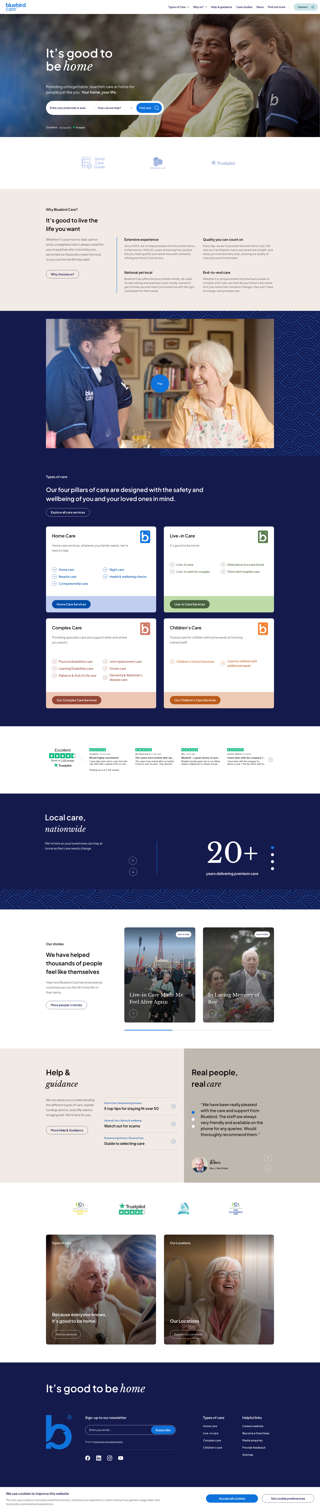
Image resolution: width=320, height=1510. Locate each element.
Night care (117, 569)
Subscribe (163, 1430)
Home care (66, 569)
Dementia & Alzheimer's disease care (126, 677)
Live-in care (210, 1433)
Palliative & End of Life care (77, 675)
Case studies (244, 7)
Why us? (198, 7)
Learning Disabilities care (76, 668)
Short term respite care (243, 571)
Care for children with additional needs (242, 663)
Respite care (67, 576)
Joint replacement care (126, 661)
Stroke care (118, 668)
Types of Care (177, 7)
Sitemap (247, 1454)
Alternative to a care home (245, 564)
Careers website (252, 1426)
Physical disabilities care (76, 661)
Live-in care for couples (193, 571)
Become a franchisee (255, 1433)
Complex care (212, 1440)
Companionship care (73, 583)
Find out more (276, 7)
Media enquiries (252, 1440)
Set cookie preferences (288, 1498)
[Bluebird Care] (16, 10)
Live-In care (184, 564)
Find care (145, 108)
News (260, 7)
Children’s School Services (195, 661)
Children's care (212, 1447)
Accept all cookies (232, 1498)
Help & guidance (221, 7)
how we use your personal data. (108, 1442)
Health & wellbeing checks (128, 576)
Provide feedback (254, 1447)
